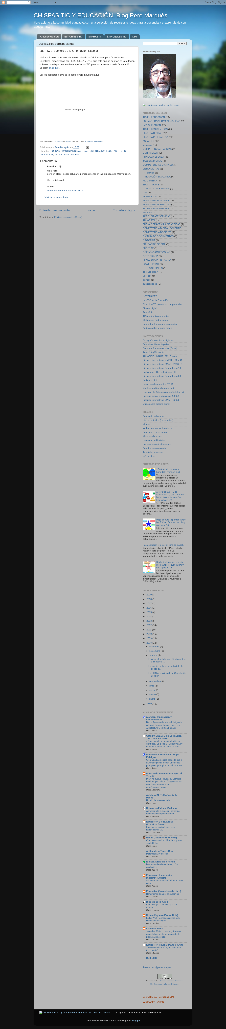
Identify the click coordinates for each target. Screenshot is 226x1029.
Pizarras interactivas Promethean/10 (162, 368)
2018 (149, 599)
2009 (149, 638)
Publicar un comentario (56, 197)
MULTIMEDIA (150, 180)
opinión (146, 280)
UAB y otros (149, 456)
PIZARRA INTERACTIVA (155, 137)
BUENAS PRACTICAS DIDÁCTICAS (161, 224)
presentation (58, 141)
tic (86, 141)
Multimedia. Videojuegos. (156, 320)
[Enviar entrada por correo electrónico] (87, 147)
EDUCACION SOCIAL (154, 244)
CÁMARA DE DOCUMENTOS (158, 236)
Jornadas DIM (166, 997)
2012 (149, 625)
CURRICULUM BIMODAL (156, 188)
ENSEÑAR (148, 248)
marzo (152, 694)
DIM (134, 36)
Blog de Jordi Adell (157, 902)
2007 (149, 704)
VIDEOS (147, 276)
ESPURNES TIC (73, 36)
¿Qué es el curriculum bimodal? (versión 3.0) (168, 470)
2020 (149, 594)
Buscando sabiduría (153, 416)
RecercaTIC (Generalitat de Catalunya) (163, 392)
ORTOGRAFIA (150, 256)
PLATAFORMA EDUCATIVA (157, 260)
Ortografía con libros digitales (158, 340)
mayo (152, 690)
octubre (153, 655)
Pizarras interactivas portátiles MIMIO (162, 360)
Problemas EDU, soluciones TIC (159, 372)
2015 (149, 612)
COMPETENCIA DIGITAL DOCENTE (162, 228)
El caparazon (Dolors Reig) (161, 861)
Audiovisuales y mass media (157, 328)
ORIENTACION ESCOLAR (103, 151)
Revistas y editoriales (154, 440)
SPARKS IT (94, 36)
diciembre (154, 646)
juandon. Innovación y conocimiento (159, 718)
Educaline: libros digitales (156, 344)
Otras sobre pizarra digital (156, 404)
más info (54, 68)
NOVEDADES (150, 296)
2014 (149, 616)
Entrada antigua (124, 210)
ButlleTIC (151, 958)
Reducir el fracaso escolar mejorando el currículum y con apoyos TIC (170, 565)
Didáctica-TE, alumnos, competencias (162, 304)
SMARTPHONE (151, 184)
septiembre (155, 681)
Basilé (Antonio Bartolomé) (161, 837)
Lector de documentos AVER (158, 384)
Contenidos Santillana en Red (158, 388)
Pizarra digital (150, 308)
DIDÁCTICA (149, 240)
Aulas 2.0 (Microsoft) (153, 352)
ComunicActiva (154, 928)
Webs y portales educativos (157, 428)
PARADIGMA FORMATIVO (157, 204)
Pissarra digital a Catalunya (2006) (161, 396)
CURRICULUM (150, 153)
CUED (160, 1002)
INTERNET (148, 173)
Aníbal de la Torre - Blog (160, 851)
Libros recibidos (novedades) (158, 420)
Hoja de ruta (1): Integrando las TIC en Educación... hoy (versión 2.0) (171, 522)
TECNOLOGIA (150, 272)
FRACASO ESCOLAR (154, 157)
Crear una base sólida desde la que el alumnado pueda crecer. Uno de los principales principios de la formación (164, 763)
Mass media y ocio (152, 436)
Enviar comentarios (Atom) (68, 217)
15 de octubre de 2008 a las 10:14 (65, 190)
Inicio (91, 210)
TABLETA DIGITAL (152, 161)
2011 (149, 629)
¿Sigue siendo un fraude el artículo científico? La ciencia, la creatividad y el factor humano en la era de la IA (164, 744)
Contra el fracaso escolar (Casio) (160, 348)
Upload (68, 141)
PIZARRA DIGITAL (152, 133)
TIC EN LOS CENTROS (67, 154)
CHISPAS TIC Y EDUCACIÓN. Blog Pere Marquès (100, 15)
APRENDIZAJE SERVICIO (156, 216)
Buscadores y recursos (155, 432)
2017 (149, 603)
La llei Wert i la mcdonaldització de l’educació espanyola (163, 919)
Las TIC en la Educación (155, 300)
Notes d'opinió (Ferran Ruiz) (162, 915)
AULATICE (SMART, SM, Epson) (160, 356)
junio (152, 686)
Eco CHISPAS (150, 997)
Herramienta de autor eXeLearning (162, 894)
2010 (149, 634)
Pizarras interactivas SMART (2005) (161, 400)
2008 (149, 643)
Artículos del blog (49, 36)
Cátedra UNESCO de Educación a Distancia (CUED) (164, 737)
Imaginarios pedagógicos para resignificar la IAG (160, 828)
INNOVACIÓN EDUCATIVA (157, 176)
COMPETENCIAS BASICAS (157, 149)
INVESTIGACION (152, 125)
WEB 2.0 (147, 212)
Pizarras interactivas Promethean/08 (162, 376)
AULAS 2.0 (148, 141)
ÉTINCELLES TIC (117, 36)
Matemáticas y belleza (157, 854)
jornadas (147, 145)
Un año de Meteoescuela (158, 800)
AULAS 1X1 (149, 220)
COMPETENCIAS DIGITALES (158, 165)
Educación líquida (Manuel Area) (164, 945)
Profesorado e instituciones (157, 444)
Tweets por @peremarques (157, 967)
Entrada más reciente (54, 210)
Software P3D (150, 380)
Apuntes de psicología (154, 448)
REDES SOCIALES (153, 268)
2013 (149, 621)
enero (152, 699)
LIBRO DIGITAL (151, 169)
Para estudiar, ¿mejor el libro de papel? (163, 545)
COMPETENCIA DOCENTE (157, 232)
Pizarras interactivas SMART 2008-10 (162, 364)
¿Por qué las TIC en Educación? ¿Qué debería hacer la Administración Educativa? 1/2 (170, 496)
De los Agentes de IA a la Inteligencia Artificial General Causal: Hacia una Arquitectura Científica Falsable (164, 725)
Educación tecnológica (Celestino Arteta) (159, 876)
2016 (149, 608)
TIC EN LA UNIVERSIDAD (156, 208)
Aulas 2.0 (148, 312)
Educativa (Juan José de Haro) (163, 891)
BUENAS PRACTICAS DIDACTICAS (69, 151)
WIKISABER (149, 1002)
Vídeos (146, 424)
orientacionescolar (95, 141)
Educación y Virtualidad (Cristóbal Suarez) (159, 823)
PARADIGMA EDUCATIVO (156, 200)
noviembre (155, 651)
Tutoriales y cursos (152, 452)
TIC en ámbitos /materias (156, 316)
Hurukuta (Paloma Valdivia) (161, 808)
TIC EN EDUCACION (154, 117)
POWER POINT (151, 264)
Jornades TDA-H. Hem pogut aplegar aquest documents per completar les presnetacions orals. (163, 934)
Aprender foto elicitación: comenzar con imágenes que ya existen (163, 812)
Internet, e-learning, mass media (160, 324)
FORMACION (150, 196)
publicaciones (150, 284)
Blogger (136, 1020)
